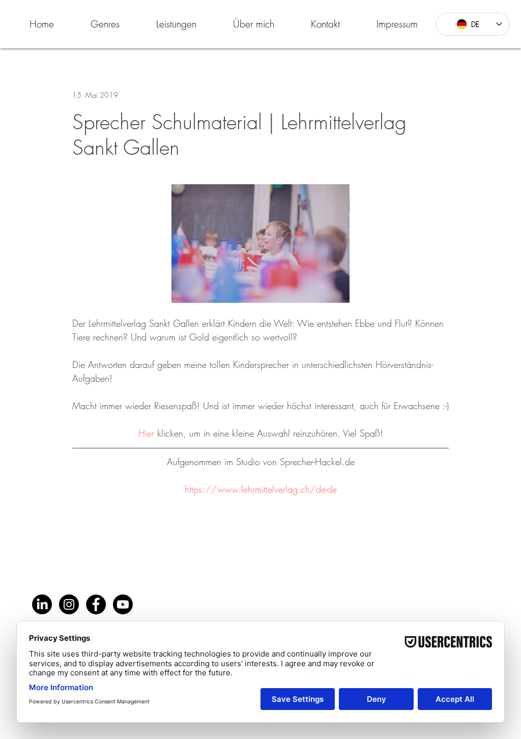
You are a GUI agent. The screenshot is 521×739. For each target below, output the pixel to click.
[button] (105, 24)
